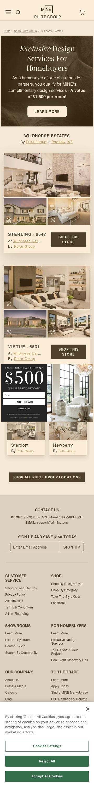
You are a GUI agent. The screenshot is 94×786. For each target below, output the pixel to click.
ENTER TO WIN (24, 402)
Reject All (47, 761)
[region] (47, 744)
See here (25, 417)
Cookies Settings (47, 746)
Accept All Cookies (47, 776)
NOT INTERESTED (24, 408)
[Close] (87, 709)
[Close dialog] (90, 367)
